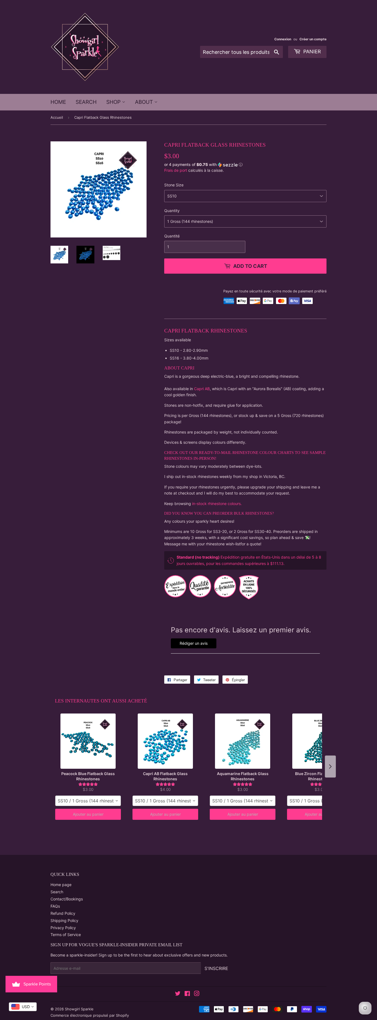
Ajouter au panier (88, 814)
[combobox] (88, 801)
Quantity (172, 210)
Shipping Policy (64, 920)
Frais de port (175, 170)
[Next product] (330, 766)
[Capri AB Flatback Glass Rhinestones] (165, 741)
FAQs (55, 906)
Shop (114, 102)
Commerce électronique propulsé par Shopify (90, 1015)
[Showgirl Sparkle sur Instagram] (197, 994)
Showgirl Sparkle (79, 1009)
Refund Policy (63, 913)
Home (58, 102)
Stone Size (174, 185)
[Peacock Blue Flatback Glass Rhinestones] (88, 741)
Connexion (282, 39)
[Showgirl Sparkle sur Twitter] (177, 994)
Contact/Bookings (67, 899)
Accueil (57, 117)
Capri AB (202, 388)
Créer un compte (312, 39)
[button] (245, 164)
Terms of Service (66, 934)
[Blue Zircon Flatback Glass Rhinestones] (320, 741)
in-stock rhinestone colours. (217, 503)
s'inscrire (216, 968)
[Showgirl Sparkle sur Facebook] (187, 994)
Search (86, 102)
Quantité (172, 236)
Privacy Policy (63, 927)
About (144, 102)
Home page (61, 884)
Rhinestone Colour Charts (263, 452)
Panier (311, 51)
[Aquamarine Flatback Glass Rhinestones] (242, 741)
